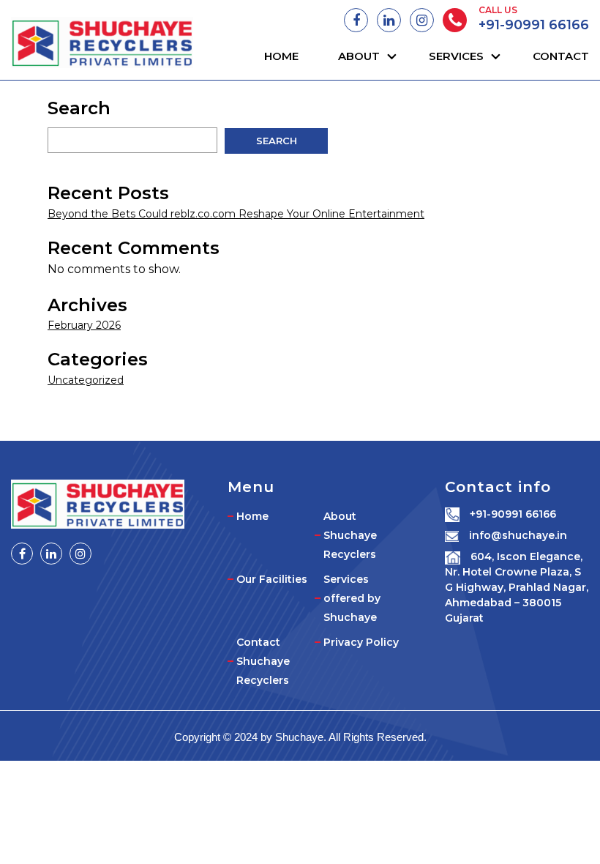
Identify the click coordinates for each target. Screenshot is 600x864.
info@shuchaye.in (516, 535)
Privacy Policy (361, 642)
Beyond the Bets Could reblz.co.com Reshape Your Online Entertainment (236, 213)
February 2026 (84, 325)
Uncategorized (86, 380)
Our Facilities (271, 579)
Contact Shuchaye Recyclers (263, 661)
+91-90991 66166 (534, 25)
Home (281, 56)
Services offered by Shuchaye (351, 598)
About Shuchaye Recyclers (350, 535)
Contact (561, 56)
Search (73, 108)
